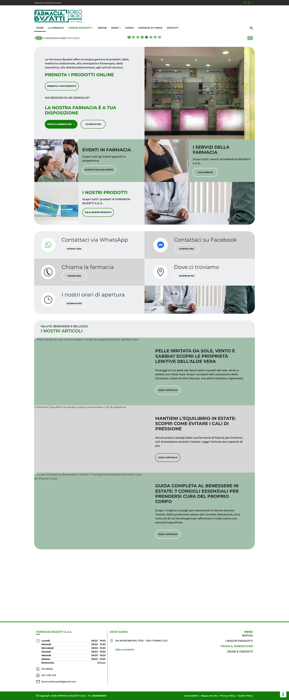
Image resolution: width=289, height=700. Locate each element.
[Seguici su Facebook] (245, 2)
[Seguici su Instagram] (249, 2)
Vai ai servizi (205, 172)
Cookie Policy (245, 695)
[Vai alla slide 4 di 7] (146, 37)
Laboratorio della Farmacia (47, 3)
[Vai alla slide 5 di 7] (151, 37)
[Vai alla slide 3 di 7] (142, 37)
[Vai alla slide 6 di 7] (155, 37)
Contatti (172, 27)
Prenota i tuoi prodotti (61, 86)
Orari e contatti (240, 651)
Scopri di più (93, 124)
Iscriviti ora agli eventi (99, 169)
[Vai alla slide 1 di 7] (133, 37)
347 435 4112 (48, 675)
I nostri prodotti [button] (79, 27)
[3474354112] (253, 2)
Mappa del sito (209, 695)
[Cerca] (251, 28)
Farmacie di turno (150, 27)
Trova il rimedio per (59, 124)
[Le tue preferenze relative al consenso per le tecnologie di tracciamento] (283, 694)
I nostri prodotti (239, 640)
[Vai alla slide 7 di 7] (159, 37)
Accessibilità (191, 695)
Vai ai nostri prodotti (98, 212)
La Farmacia (56, 27)
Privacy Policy (228, 695)
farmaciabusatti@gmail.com (58, 681)
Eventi (129, 27)
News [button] (114, 27)
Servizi (102, 27)
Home (39, 27)
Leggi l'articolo (167, 390)
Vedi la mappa (124, 649)
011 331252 (47, 668)
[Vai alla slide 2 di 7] (137, 37)
